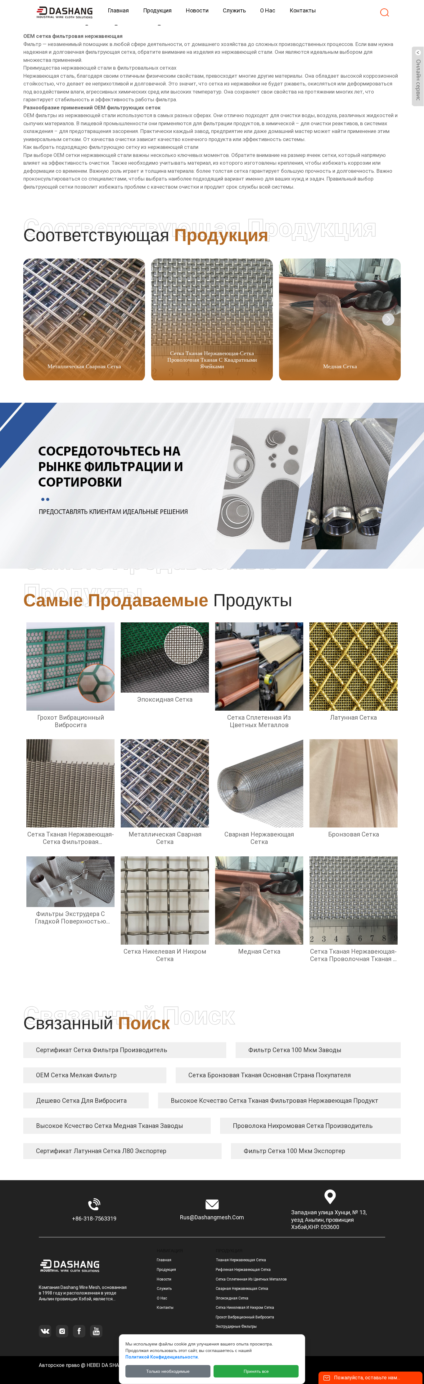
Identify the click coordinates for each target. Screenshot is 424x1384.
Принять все (256, 1371)
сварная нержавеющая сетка (242, 1288)
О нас (162, 1298)
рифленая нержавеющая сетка (243, 1269)
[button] (388, 319)
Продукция (166, 1269)
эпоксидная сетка (232, 1298)
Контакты (165, 1307)
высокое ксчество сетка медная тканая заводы (109, 1126)
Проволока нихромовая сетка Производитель (303, 1126)
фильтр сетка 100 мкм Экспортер (294, 1151)
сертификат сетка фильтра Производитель (101, 1050)
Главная (164, 1260)
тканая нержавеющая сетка (241, 1260)
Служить (164, 1288)
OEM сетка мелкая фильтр (76, 1075)
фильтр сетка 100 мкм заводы (294, 1050)
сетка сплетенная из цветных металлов (251, 1279)
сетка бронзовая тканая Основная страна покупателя (269, 1075)
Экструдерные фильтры (236, 1326)
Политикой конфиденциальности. (162, 1356)
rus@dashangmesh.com (212, 1217)
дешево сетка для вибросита (81, 1100)
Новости (164, 1279)
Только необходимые (168, 1371)
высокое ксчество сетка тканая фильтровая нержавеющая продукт (274, 1100)
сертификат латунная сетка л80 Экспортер (101, 1151)
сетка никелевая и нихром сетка (245, 1307)
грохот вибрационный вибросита (245, 1317)
